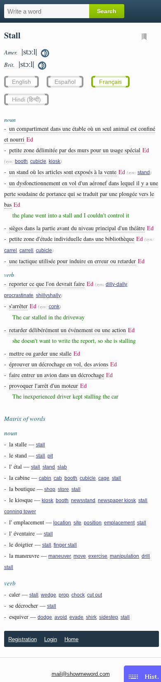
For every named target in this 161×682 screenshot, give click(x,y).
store (63, 489)
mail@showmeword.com (81, 674)
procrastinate (18, 295)
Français (110, 81)
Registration (22, 639)
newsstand (83, 500)
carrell (26, 250)
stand (143, 172)
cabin (45, 478)
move (79, 556)
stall (40, 445)
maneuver (59, 556)
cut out (94, 595)
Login (50, 639)
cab (58, 478)
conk (54, 306)
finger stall (65, 545)
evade (76, 617)
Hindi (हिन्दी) (26, 99)
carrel (10, 250)
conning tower (20, 511)
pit (50, 456)
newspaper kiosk (117, 500)
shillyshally (48, 295)
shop (49, 489)
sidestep (108, 617)
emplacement (119, 523)
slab (62, 467)
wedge (48, 595)
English (21, 81)
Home (71, 639)
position (93, 523)
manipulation (124, 556)
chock (78, 595)
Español (65, 81)
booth (21, 161)
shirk (91, 617)
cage (103, 478)
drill (146, 556)
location (62, 523)
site (77, 523)
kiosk (54, 161)
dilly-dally (116, 284)
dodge (45, 617)
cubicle (38, 161)
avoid (60, 617)
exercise (97, 556)
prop (64, 595)
